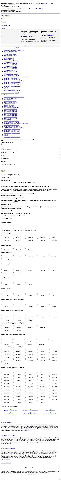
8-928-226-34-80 (49, 3)
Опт (2, 18)
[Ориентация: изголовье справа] (59, 158)
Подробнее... (26, 430)
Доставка (3, 22)
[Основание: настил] (59, 155)
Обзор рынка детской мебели (8, 435)
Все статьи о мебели (6, 463)
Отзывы (3, 28)
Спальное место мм (6, 151)
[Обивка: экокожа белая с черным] (59, 149)
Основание (3, 154)
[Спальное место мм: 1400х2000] (59, 152)
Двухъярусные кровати (6, 422)
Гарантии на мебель (6, 25)
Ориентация (4, 157)
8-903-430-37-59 (39, 8)
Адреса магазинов (5, 15)
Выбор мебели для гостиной (8, 448)
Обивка (3, 148)
